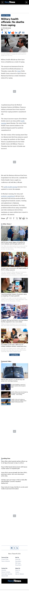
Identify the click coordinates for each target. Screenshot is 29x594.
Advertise (3, 570)
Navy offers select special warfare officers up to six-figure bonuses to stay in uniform (14, 462)
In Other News (6, 224)
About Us (17, 570)
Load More (14, 355)
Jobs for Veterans (19, 574)
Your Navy (5, 15)
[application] (14, 370)
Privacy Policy (4, 559)
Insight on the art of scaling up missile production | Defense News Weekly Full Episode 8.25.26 (18, 401)
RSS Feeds (18, 563)
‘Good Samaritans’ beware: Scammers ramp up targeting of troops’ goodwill (14, 295)
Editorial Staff (4, 576)
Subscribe (17, 559)
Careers (17, 572)
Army (19, 71)
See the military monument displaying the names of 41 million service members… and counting (19, 393)
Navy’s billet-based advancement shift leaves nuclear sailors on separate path (14, 467)
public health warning (10, 187)
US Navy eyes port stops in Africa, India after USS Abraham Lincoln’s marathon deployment (14, 481)
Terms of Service (5, 561)
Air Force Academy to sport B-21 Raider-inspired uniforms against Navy (18, 386)
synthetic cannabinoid (8, 196)
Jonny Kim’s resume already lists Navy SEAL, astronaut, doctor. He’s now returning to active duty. (14, 474)
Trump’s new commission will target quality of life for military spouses (14, 269)
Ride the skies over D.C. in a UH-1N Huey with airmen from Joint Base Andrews (12, 380)
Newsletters (18, 561)
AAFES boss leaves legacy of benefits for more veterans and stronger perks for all (13, 243)
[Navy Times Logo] (10, 2)
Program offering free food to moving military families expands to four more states (14, 321)
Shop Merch (18, 565)
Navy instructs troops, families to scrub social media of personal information (14, 488)
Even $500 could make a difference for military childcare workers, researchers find (13, 345)
